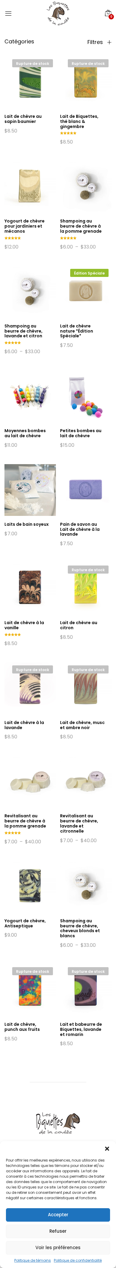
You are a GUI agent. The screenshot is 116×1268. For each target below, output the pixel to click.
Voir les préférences (58, 1247)
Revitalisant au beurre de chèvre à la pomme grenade (25, 821)
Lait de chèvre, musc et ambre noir (82, 725)
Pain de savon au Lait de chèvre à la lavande (80, 529)
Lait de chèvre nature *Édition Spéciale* (76, 331)
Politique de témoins (32, 1260)
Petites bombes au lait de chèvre (80, 433)
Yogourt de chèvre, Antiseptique (25, 923)
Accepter (58, 1214)
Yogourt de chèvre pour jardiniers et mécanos (24, 226)
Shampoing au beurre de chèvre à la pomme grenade (81, 226)
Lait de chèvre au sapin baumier (23, 118)
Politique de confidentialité (78, 1260)
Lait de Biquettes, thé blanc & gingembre (79, 121)
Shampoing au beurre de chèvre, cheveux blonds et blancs (80, 928)
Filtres (95, 42)
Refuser (58, 1231)
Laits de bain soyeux (26, 524)
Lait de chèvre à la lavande (24, 725)
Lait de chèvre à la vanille (24, 625)
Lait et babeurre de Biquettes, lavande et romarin (81, 1029)
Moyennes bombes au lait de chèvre (25, 433)
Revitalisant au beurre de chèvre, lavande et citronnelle (79, 823)
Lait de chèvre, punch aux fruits (22, 1026)
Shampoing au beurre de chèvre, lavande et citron (23, 331)
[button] (107, 1149)
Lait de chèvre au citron (78, 625)
